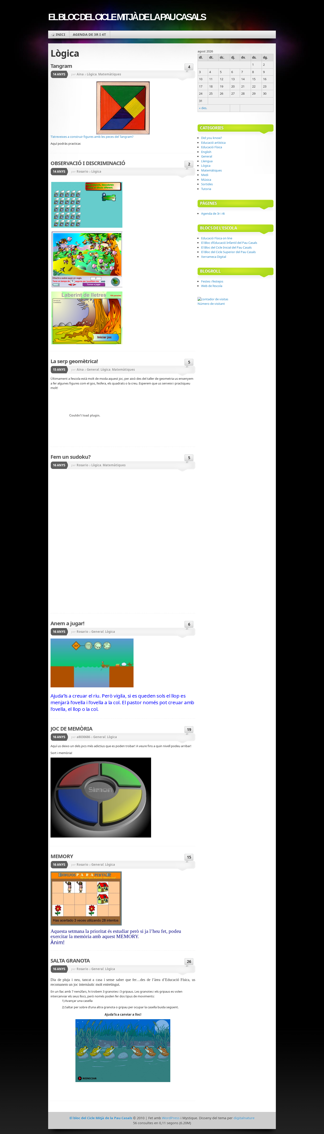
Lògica (92, 74)
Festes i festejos (212, 281)
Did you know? (211, 138)
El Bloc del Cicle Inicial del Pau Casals (226, 247)
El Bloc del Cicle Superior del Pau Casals (228, 252)
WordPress (171, 1118)
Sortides (207, 184)
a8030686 (83, 737)
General (93, 369)
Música (206, 179)
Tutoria (206, 189)
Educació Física (211, 147)
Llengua (207, 161)
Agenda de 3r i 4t (89, 34)
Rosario (82, 171)
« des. (203, 108)
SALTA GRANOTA (70, 960)
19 (189, 729)
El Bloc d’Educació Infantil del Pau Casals (229, 243)
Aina (80, 74)
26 (189, 961)
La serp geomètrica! (74, 361)
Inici (60, 34)
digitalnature (244, 1118)
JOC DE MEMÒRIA (71, 728)
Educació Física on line (216, 238)
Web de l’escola (211, 286)
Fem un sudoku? (71, 456)
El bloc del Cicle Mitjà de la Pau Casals (126, 17)
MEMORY (62, 856)
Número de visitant (211, 303)
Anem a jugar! (67, 623)
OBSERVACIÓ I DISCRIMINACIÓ (88, 163)
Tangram (61, 65)
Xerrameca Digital (213, 257)
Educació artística (213, 142)
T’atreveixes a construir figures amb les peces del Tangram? (92, 136)
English (206, 152)
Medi (204, 175)
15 (189, 857)
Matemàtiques (109, 74)
